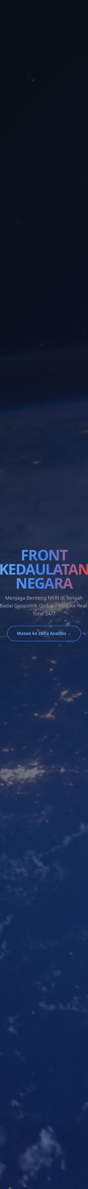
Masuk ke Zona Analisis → (44, 633)
